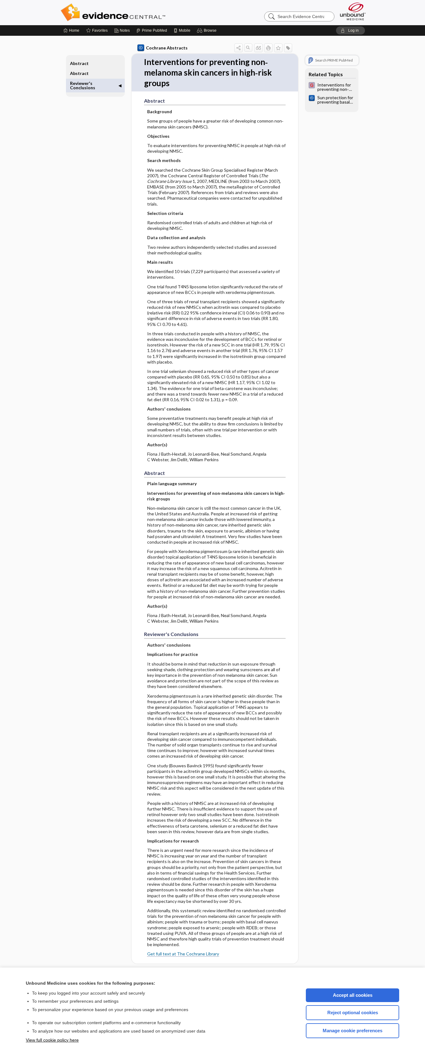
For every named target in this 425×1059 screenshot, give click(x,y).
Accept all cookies (352, 995)
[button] (207, 30)
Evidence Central (138, 12)
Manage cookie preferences (352, 1030)
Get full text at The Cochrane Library (183, 953)
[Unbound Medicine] (353, 11)
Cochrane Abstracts (167, 47)
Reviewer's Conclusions (82, 85)
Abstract (79, 63)
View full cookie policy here (52, 1040)
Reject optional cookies (352, 1012)
